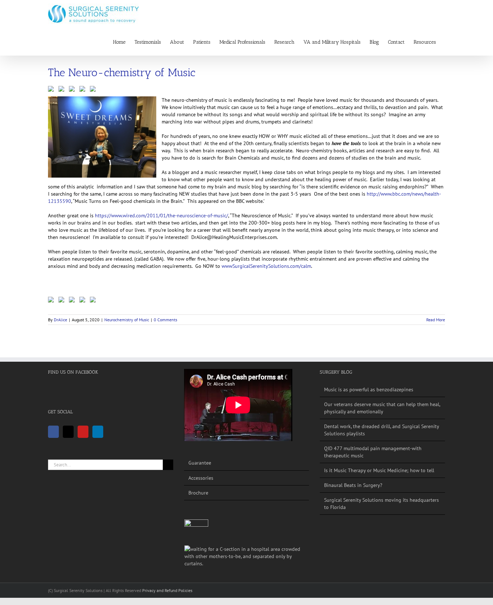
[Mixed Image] (196, 531)
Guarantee (199, 463)
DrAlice (60, 319)
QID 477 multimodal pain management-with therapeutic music (373, 452)
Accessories (200, 478)
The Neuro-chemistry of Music (121, 72)
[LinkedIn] (97, 432)
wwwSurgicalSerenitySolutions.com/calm (266, 266)
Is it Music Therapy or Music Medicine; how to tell (379, 470)
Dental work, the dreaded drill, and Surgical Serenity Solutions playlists (381, 430)
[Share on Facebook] (52, 90)
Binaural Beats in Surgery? (353, 485)
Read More (435, 319)
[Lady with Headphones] (246, 556)
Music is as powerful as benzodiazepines (368, 389)
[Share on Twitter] (62, 90)
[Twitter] (68, 432)
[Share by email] (94, 90)
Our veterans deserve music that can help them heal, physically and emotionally (382, 408)
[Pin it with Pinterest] (73, 90)
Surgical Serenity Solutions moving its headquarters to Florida (381, 503)
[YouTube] (83, 432)
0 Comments (165, 319)
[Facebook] (53, 432)
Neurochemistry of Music (126, 319)
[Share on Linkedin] (83, 90)
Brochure (198, 492)
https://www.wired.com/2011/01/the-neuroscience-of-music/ (161, 215)
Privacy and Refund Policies (167, 590)
